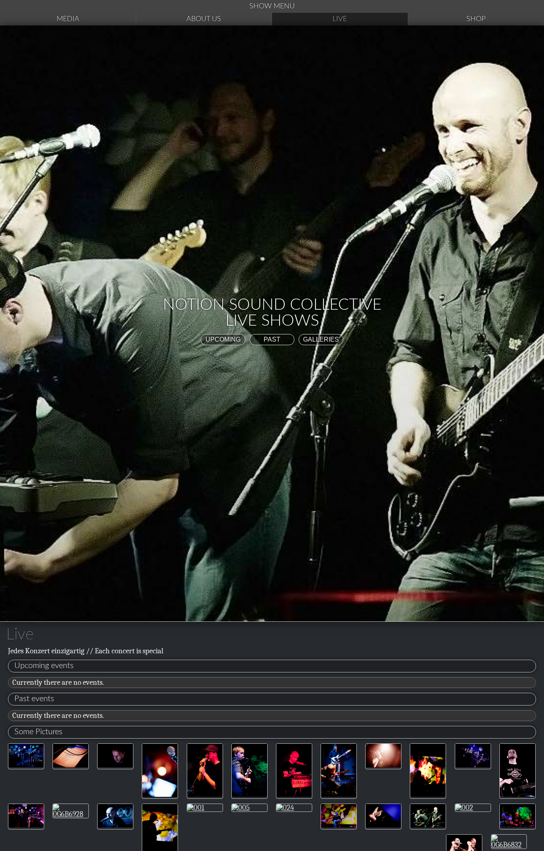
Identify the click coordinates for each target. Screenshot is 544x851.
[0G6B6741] (473, 765)
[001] (195, 807)
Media (68, 19)
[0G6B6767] (26, 825)
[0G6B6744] (428, 825)
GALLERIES (321, 339)
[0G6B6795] (383, 765)
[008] (338, 794)
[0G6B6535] (70, 765)
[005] (241, 807)
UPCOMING (223, 339)
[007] (428, 794)
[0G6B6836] (383, 825)
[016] (249, 794)
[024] (285, 807)
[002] (464, 807)
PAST (272, 339)
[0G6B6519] (160, 794)
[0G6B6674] (115, 825)
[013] (338, 825)
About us (203, 19)
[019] (294, 794)
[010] (517, 825)
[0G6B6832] (509, 844)
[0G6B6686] (26, 765)
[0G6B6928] (70, 814)
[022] (517, 794)
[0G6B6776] (115, 765)
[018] (205, 794)
